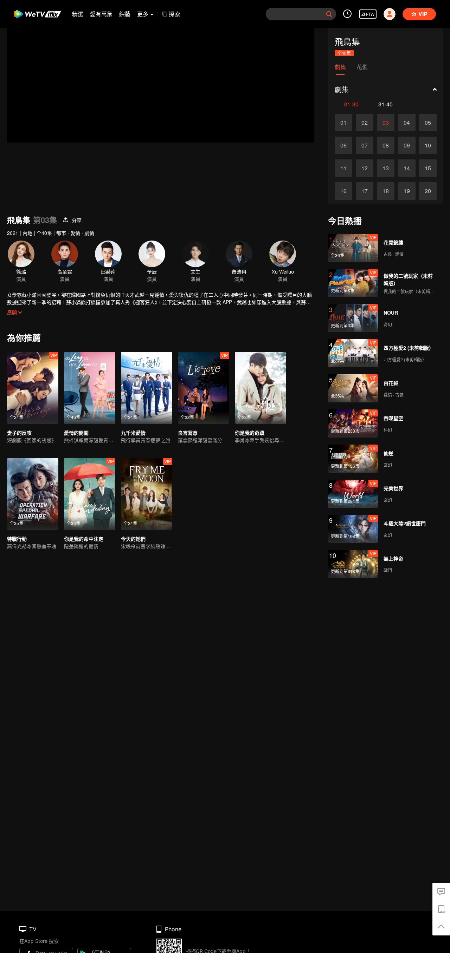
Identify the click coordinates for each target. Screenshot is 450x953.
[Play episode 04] (407, 122)
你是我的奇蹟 (249, 432)
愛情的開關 (76, 432)
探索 (174, 14)
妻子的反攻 (19, 432)
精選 (77, 14)
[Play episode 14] (407, 168)
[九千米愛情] (146, 388)
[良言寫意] (203, 388)
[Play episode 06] (343, 145)
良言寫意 (188, 432)
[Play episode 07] (364, 145)
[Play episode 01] (343, 122)
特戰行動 (17, 538)
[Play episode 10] (428, 145)
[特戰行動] (32, 494)
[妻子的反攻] (32, 388)
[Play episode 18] (385, 191)
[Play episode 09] (407, 145)
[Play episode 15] (428, 168)
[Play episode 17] (364, 191)
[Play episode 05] (428, 122)
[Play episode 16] (343, 191)
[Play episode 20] (428, 191)
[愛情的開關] (89, 388)
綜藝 (124, 14)
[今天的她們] (146, 494)
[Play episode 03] (385, 122)
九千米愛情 (133, 432)
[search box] (329, 14)
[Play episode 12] (364, 168)
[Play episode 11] (343, 168)
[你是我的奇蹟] (260, 388)
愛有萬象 (101, 14)
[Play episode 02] (364, 122)
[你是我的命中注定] (89, 494)
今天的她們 (133, 538)
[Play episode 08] (385, 145)
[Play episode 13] (385, 168)
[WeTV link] (38, 14)
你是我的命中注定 (83, 538)
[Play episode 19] (407, 191)
